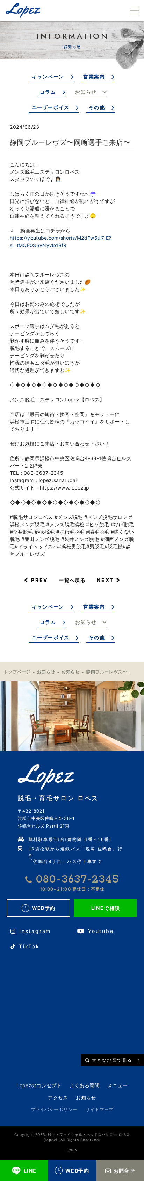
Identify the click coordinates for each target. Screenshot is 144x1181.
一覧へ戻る (72, 580)
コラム (48, 92)
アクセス (58, 1098)
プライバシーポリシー (54, 1109)
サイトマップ (100, 1109)
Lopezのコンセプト (38, 1085)
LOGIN (72, 1150)
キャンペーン (48, 76)
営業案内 (94, 76)
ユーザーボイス (51, 107)
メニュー (117, 1085)
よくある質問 (85, 1085)
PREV (39, 580)
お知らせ (86, 92)
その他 (97, 107)
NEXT (105, 580)
